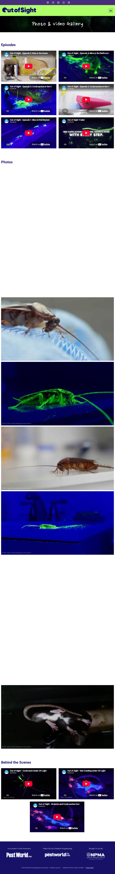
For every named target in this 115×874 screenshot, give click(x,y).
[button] (111, 10)
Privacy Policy (90, 867)
